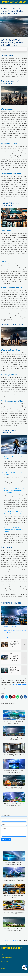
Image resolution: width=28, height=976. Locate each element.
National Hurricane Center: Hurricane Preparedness (15, 631)
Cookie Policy (4, 961)
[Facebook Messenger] (6, 697)
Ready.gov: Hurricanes (10, 626)
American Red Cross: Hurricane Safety (13, 636)
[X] (10, 697)
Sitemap (3, 968)
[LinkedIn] (25, 697)
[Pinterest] (14, 697)
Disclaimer (3, 965)
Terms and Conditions (6, 957)
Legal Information (5, 954)
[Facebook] (2, 697)
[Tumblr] (21, 697)
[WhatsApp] (17, 697)
